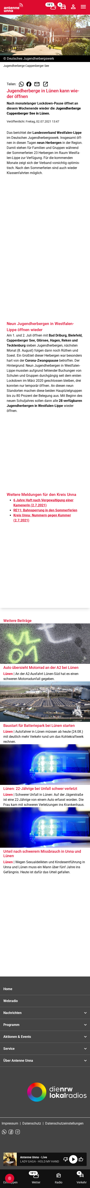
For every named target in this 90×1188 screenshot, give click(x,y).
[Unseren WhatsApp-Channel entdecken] (4, 1131)
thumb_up (80, 1159)
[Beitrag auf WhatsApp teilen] (21, 84)
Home (7, 989)
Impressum (10, 1123)
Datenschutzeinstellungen (64, 1123)
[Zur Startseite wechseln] (13, 7)
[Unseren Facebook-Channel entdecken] (10, 1131)
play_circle (73, 1159)
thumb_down (65, 1159)
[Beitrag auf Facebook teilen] (28, 84)
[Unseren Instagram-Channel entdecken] (17, 1131)
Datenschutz (31, 1123)
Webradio (10, 1001)
